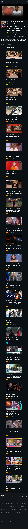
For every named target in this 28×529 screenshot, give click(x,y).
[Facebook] (12, 496)
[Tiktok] (16, 496)
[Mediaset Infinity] (2, 2)
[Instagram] (23, 496)
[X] (26, 496)
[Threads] (19, 496)
